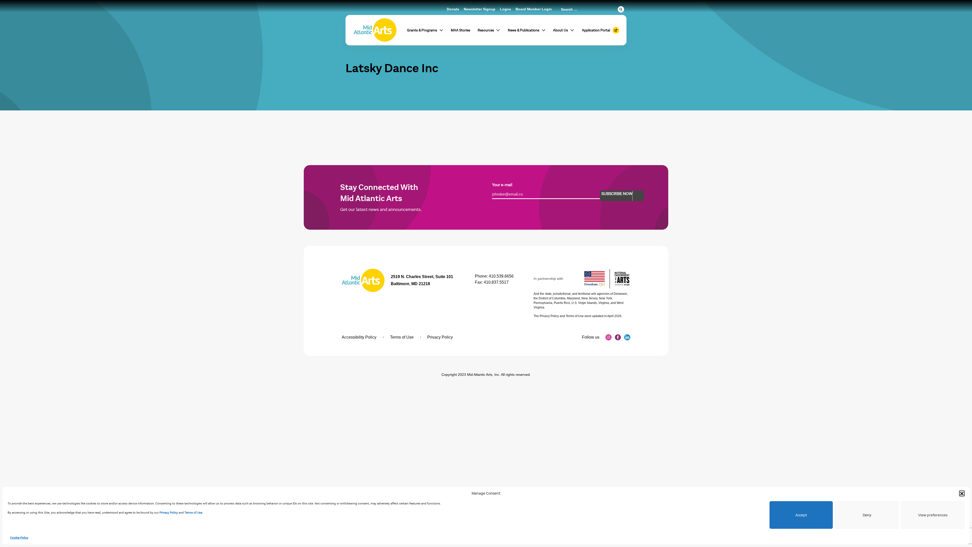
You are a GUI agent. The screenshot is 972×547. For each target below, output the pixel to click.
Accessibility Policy (359, 337)
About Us (560, 30)
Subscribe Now (616, 193)
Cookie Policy (19, 537)
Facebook (618, 337)
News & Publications (523, 30)
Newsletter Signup (479, 9)
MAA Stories (460, 30)
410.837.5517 (496, 282)
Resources (486, 30)
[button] (961, 493)
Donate (453, 9)
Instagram (608, 337)
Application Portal (596, 30)
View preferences (932, 515)
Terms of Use (193, 512)
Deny (867, 515)
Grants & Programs (422, 30)
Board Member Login (534, 9)
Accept (801, 515)
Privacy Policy (168, 512)
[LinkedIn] (627, 337)
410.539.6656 (501, 276)
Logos (505, 9)
